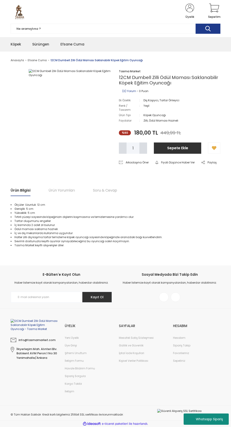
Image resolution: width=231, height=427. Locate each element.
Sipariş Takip (181, 345)
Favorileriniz (181, 353)
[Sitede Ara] (208, 29)
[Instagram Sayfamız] (164, 297)
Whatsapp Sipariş (209, 419)
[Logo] (20, 11)
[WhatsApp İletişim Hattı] (175, 297)
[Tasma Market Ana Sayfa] (34, 325)
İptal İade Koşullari (131, 353)
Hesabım (179, 338)
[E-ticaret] (115, 424)
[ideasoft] (92, 424)
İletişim (69, 391)
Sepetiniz (179, 361)
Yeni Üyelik (72, 338)
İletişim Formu (74, 361)
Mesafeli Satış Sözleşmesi (136, 338)
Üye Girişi (71, 345)
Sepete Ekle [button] (177, 148)
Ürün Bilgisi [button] (20, 190)
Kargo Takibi (73, 384)
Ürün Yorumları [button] (62, 190)
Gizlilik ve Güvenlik (131, 345)
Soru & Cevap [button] (105, 190)
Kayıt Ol (97, 297)
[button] (214, 148)
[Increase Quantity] (143, 148)
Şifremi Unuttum (76, 353)
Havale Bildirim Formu (80, 368)
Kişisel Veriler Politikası (133, 361)
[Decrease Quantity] (123, 148)
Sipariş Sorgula (75, 376)
